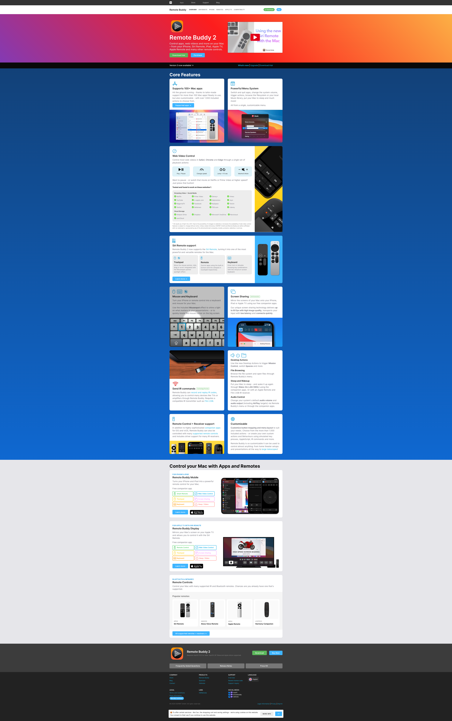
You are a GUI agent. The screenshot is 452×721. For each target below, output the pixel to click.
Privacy (273, 704)
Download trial (178, 55)
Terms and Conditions (177, 693)
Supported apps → (183, 105)
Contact (172, 683)
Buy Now (276, 653)
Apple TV (228, 9)
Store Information (176, 695)
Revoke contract (177, 698)
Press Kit (264, 666)
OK (279, 714)
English (255, 679)
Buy (279, 9)
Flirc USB (209, 401)
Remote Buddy (178, 9)
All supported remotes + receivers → (191, 633)
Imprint (280, 704)
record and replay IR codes (203, 392)
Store (193, 3)
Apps (182, 3)
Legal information (263, 704)
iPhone (211, 9)
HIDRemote (203, 693)
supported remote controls (205, 433)
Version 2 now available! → (182, 65)
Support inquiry (233, 683)
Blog (218, 3)
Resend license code (235, 680)
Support (206, 3)
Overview (193, 9)
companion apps (212, 428)
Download (270, 9)
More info (267, 714)
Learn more (180, 512)
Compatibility (239, 9)
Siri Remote (202, 9)
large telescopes (269, 449)
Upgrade (254, 65)
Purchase (198, 55)
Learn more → (181, 279)
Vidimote (202, 683)
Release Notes (226, 666)
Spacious (202, 680)
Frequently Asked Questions (188, 666)
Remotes (219, 9)
